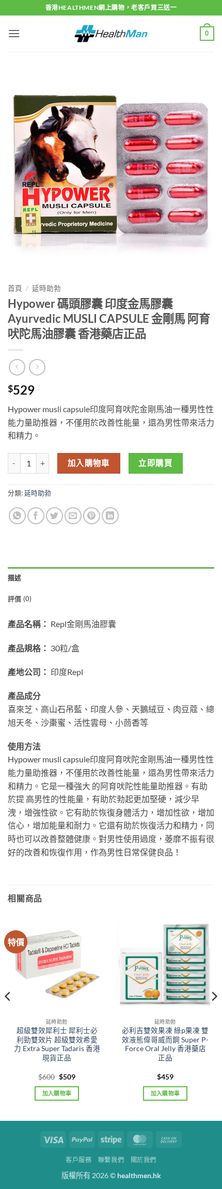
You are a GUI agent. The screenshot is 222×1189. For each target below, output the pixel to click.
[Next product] (17, 367)
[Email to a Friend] (73, 515)
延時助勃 (46, 288)
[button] (14, 33)
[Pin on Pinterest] (91, 515)
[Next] (214, 1017)
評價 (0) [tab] (20, 598)
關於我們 (143, 1160)
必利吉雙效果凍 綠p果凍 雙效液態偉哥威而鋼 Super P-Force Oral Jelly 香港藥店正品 (165, 1044)
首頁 (15, 288)
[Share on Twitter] (54, 515)
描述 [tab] (15, 577)
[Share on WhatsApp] (17, 515)
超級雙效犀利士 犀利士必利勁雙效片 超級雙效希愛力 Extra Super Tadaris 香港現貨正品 (57, 1044)
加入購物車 (89, 462)
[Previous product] (37, 367)
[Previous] (8, 1017)
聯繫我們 (111, 1160)
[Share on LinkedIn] (110, 515)
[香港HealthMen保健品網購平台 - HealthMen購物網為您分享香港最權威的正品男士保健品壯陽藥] (111, 33)
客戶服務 (78, 1160)
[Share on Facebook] (35, 515)
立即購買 (155, 462)
